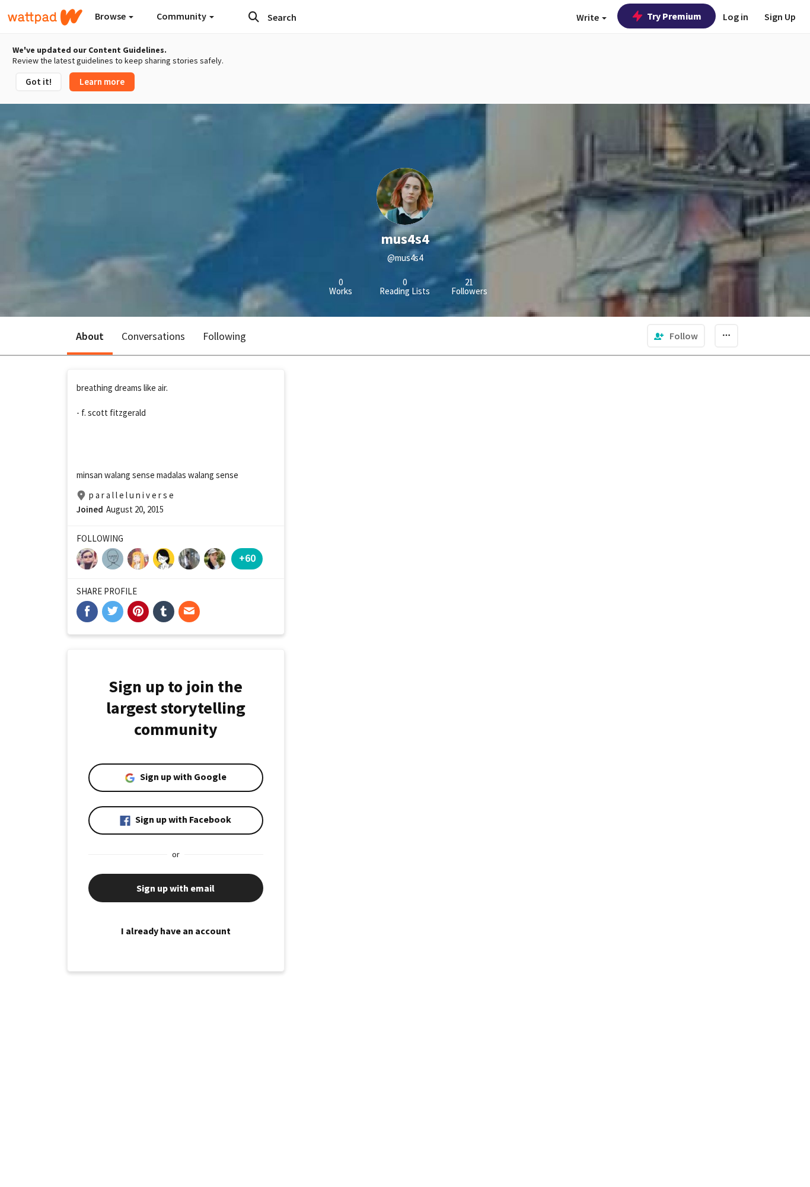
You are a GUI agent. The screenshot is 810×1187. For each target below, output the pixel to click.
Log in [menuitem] (735, 17)
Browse (111, 16)
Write (588, 17)
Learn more (102, 81)
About (90, 336)
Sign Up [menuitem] (780, 17)
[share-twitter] (112, 611)
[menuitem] (676, 336)
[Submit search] (254, 16)
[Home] (45, 17)
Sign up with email (175, 888)
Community (182, 16)
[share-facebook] (87, 611)
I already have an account (176, 931)
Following (224, 336)
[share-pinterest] (138, 611)
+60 (247, 558)
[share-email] (189, 611)
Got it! (38, 81)
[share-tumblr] (163, 611)
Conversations (153, 336)
